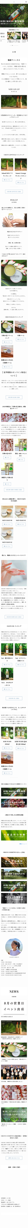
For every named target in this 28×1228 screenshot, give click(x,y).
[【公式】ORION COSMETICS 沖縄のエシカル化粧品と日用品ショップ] (14, 2)
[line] (15, 52)
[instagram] (13, 52)
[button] (11, 45)
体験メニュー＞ (23, 844)
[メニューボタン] (26, 2)
